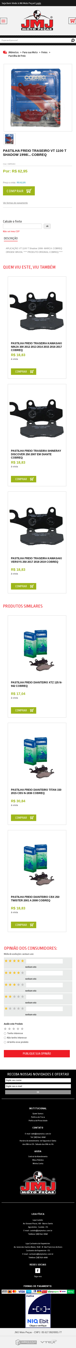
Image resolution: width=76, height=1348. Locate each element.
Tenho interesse (15, 1033)
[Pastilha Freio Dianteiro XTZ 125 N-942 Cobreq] (37, 651)
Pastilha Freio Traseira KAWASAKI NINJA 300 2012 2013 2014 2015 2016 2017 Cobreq (36, 347)
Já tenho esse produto (17, 1042)
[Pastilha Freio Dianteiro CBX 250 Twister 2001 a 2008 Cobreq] (37, 865)
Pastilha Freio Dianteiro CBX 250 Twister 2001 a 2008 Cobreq (35, 898)
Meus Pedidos (38, 1160)
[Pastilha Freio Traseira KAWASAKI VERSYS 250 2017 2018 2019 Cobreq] (37, 527)
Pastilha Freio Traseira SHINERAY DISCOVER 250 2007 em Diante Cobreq (36, 454)
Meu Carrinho (72, 21)
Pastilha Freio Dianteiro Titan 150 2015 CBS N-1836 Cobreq (36, 791)
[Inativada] (38, 1311)
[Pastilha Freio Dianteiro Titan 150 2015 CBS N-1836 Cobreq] (37, 758)
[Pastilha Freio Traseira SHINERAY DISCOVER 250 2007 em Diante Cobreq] (37, 419)
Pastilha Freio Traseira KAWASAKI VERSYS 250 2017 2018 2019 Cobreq (36, 560)
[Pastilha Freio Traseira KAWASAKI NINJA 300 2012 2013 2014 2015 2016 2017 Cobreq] (37, 312)
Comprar (15, 191)
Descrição (11, 238)
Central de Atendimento (38, 1156)
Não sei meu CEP (11, 231)
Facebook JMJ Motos (37, 1270)
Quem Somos (38, 1114)
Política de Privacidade (38, 1121)
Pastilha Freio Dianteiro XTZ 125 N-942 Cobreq (36, 684)
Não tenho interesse (17, 1037)
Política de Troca (38, 1117)
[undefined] (38, 97)
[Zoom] (9, 139)
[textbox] (38, 40)
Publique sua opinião (37, 1053)
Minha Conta (38, 1163)
